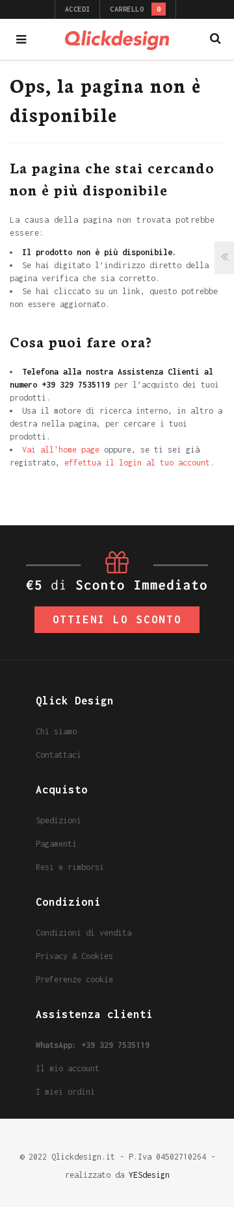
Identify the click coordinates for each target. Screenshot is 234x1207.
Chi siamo (56, 731)
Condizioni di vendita (83, 933)
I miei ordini (65, 1092)
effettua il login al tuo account (137, 462)
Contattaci (58, 755)
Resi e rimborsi (70, 867)
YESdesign (149, 1175)
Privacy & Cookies (74, 956)
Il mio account (67, 1068)
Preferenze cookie (74, 979)
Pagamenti (56, 844)
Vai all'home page (60, 449)
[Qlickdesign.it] (117, 39)
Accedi (77, 9)
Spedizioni (58, 820)
